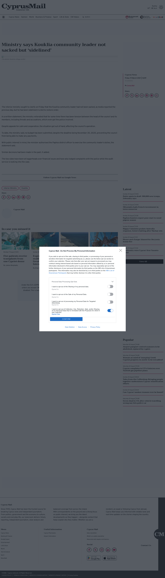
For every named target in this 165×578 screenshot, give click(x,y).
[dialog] (82, 289)
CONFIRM (66, 319)
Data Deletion (70, 327)
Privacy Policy (95, 327)
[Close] (121, 251)
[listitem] (82, 281)
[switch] (110, 286)
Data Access (82, 327)
